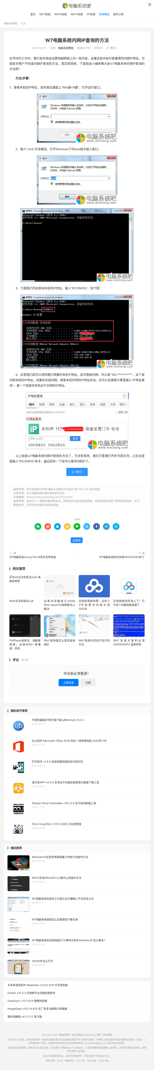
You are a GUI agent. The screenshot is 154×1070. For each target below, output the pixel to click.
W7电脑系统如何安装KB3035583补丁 (122, 557)
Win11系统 (77, 14)
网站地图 (107, 1034)
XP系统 (91, 14)
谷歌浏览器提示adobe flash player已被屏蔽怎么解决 (59, 604)
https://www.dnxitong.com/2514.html (49, 497)
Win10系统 (60, 14)
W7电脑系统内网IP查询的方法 (77, 40)
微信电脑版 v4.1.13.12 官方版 (25, 1016)
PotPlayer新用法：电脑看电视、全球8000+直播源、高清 (25, 644)
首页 (32, 14)
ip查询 (76, 540)
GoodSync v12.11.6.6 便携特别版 (27, 1000)
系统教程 (104, 14)
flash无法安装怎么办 (21, 600)
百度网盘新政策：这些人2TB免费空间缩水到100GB (94, 604)
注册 (88, 682)
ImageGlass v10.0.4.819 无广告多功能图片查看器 (37, 1008)
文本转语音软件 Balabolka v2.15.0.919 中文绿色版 (38, 985)
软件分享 (118, 14)
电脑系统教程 (10, 23)
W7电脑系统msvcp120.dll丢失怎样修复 (32, 557)
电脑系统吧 (77, 6)
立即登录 (68, 682)
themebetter (89, 1034)
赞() (111, 47)
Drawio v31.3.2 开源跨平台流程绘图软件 (31, 992)
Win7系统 (45, 14)
